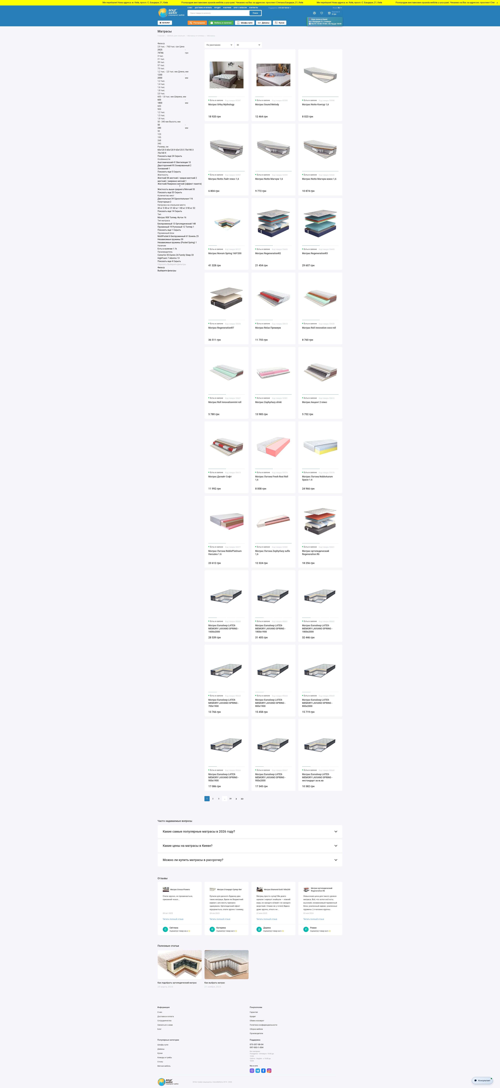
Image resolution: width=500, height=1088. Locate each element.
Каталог (166, 23)
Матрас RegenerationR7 (221, 327)
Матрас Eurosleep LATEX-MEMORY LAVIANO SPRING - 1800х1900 (270, 628)
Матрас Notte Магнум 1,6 (269, 179)
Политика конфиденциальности (263, 1025)
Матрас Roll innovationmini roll (224, 402)
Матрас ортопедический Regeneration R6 (315, 552)
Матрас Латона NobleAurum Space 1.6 (317, 478)
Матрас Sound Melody (267, 104)
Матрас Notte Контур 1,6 (315, 104)
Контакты (253, 8)
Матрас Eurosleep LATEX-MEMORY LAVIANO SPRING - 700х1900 (223, 702)
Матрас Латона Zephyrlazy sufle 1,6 (272, 552)
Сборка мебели (256, 1029)
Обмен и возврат (257, 1021)
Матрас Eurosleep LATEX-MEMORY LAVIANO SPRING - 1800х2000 (317, 628)
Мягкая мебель (164, 1066)
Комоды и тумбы (164, 1057)
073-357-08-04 (278, 8)
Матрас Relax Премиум (268, 327)
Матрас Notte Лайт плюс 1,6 (223, 179)
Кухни (281, 23)
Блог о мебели (240, 8)
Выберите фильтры (176, 264)
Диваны (265, 23)
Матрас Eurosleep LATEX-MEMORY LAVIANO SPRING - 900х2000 (270, 777)
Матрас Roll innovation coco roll (319, 327)
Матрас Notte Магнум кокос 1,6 (319, 179)
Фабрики (227, 8)
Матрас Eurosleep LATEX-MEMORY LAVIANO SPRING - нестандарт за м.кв (317, 777)
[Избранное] (321, 13)
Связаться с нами (165, 1025)
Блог (159, 1029)
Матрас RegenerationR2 (268, 253)
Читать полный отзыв (173, 919)
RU (336, 8)
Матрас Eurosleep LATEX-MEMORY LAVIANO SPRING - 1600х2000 (223, 628)
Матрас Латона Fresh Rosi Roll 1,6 (271, 478)
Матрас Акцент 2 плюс (314, 402)
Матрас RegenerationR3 (315, 253)
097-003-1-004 (256, 1047)
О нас (190, 8)
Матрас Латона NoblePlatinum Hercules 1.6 (225, 552)
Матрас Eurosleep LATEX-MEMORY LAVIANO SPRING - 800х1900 (270, 702)
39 (230, 799)
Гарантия (254, 1012)
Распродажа (199, 23)
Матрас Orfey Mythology (221, 104)
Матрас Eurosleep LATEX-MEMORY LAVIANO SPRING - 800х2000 (317, 702)
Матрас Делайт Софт (220, 476)
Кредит (217, 8)
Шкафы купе (246, 23)
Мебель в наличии (223, 23)
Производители (256, 1033)
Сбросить (162, 264)
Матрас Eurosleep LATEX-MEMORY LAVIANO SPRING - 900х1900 (223, 777)
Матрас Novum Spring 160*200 (224, 253)
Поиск (255, 13)
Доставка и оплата (203, 8)
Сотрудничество (164, 1021)
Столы (160, 1062)
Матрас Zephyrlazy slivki (268, 402)
